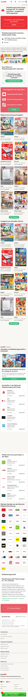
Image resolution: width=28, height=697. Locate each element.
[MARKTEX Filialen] (24, 515)
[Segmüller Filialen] (11, 510)
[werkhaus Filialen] (11, 533)
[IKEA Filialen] (17, 510)
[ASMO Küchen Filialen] (17, 515)
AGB (2, 688)
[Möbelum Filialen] (11, 527)
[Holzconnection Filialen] (17, 551)
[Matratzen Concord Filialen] (11, 563)
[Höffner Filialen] (4, 510)
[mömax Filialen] (17, 527)
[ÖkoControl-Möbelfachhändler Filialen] (24, 545)
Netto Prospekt (4, 656)
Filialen (13, 620)
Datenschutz (3, 686)
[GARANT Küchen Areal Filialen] (17, 557)
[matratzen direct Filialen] (11, 551)
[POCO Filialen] (4, 515)
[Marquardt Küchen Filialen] (17, 521)
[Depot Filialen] (4, 521)
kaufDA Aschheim (6, 620)
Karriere (2, 638)
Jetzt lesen (14, 378)
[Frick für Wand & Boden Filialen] (17, 539)
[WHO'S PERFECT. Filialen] (4, 539)
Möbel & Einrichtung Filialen (8, 622)
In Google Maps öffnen (14, 80)
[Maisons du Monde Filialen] (24, 557)
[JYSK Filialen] (11, 515)
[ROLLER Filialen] (17, 563)
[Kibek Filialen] (24, 521)
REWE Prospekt (4, 648)
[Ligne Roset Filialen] (11, 539)
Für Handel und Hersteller (6, 636)
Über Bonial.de (4, 634)
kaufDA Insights (4, 666)
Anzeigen (24, 4)
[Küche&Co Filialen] (11, 545)
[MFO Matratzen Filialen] (4, 569)
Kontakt (16, 686)
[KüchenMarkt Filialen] (4, 527)
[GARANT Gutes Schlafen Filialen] (4, 557)
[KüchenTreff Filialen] (24, 563)
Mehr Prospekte (14, 217)
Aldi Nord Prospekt (5, 654)
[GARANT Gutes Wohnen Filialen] (11, 557)
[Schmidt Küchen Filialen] (4, 551)
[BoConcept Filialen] (24, 539)
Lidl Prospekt (3, 658)
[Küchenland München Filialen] (4, 545)
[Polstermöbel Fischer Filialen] (24, 551)
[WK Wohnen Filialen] (17, 545)
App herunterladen (5, 668)
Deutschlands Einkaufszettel (7, 664)
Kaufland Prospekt (5, 646)
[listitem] (7, 128)
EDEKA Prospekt (4, 644)
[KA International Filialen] (11, 521)
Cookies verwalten (18, 688)
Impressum (16, 684)
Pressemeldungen (5, 670)
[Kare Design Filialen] (17, 533)
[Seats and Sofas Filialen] (24, 527)
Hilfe (2, 684)
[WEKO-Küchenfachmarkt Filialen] (4, 563)
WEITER (14, 24)
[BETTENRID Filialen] (4, 533)
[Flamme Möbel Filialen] (24, 533)
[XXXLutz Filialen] (24, 510)
